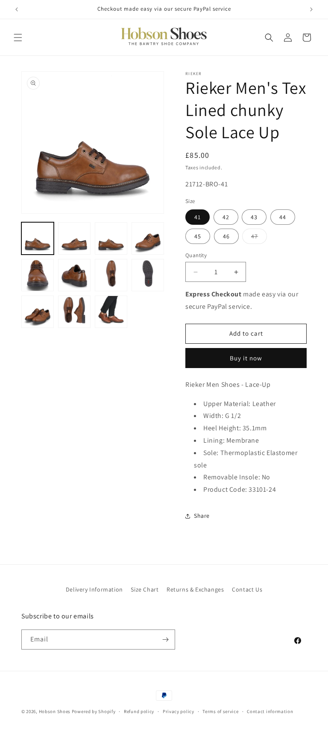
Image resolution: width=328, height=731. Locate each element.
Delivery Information (94, 589)
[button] (18, 37)
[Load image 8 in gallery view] (148, 275)
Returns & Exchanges (195, 589)
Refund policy (139, 711)
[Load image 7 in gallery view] (111, 275)
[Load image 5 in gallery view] (37, 275)
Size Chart (144, 589)
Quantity (196, 255)
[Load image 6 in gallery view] (74, 275)
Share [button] (202, 515)
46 (226, 236)
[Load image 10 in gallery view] (74, 312)
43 (254, 217)
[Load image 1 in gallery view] (37, 238)
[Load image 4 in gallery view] (148, 238)
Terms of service (220, 711)
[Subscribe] (165, 639)
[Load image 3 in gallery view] (111, 238)
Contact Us (247, 589)
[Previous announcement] (16, 9)
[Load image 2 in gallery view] (74, 238)
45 (197, 236)
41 (197, 217)
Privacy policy (178, 711)
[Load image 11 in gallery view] (111, 312)
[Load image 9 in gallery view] (37, 312)
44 (282, 217)
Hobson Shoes (54, 711)
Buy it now (246, 358)
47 (259, 238)
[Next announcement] (311, 9)
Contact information (270, 711)
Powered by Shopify (94, 711)
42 (226, 217)
